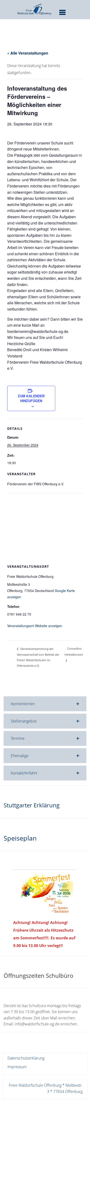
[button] (45, 703)
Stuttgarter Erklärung (32, 805)
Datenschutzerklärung (25, 1058)
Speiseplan (20, 838)
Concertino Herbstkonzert (74, 651)
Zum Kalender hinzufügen (31, 398)
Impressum (17, 1066)
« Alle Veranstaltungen (27, 53)
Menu (62, 12)
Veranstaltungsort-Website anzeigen (34, 625)
